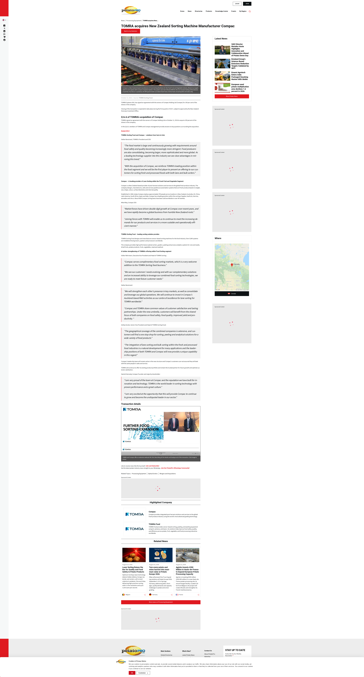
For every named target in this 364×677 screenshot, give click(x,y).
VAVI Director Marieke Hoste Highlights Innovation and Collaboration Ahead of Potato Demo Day (240, 50)
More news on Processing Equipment (161, 602)
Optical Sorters (153, 474)
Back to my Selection (130, 31)
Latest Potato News (188, 655)
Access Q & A (125, 131)
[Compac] (160, 514)
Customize (142, 673)
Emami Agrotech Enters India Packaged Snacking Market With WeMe (239, 75)
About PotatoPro (209, 654)
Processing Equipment (139, 474)
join (247, 3)
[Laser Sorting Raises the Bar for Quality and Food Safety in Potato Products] (134, 572)
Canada (233, 294)
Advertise (207, 657)
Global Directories (166, 655)
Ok (132, 673)
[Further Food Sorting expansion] (160, 430)
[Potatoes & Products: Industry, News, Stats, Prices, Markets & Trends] (131, 11)
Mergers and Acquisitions (168, 474)
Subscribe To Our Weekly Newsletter (233, 655)
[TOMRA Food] (160, 528)
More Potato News (232, 96)
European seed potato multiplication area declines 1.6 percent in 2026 (240, 87)
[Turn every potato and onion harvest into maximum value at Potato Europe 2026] (161, 572)
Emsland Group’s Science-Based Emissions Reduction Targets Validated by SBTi (240, 63)
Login (237, 3)
